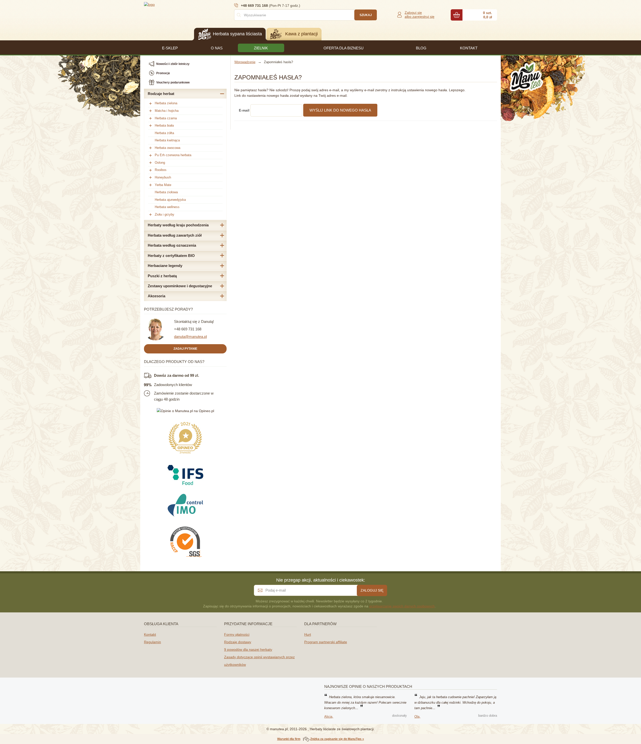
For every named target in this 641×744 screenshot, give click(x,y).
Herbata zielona (166, 103)
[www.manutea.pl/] (174, 4)
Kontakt (150, 634)
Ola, (417, 716)
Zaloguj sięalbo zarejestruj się (419, 15)
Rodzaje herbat (161, 93)
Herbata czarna (166, 118)
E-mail (244, 110)
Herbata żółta (164, 133)
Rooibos (161, 170)
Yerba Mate (163, 185)
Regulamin (152, 642)
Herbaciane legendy (165, 265)
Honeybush (163, 177)
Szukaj (366, 15)
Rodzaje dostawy (237, 642)
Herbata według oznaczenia (172, 245)
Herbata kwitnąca (167, 140)
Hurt (307, 634)
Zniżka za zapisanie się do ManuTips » (337, 739)
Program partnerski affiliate (325, 642)
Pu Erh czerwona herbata (173, 155)
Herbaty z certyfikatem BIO (171, 255)
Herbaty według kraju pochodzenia (178, 225)
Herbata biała (164, 125)
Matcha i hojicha (167, 111)
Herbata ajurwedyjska (170, 200)
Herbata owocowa (167, 148)
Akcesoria (156, 296)
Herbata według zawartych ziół (175, 235)
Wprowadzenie (244, 62)
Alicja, (328, 716)
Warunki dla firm (288, 739)
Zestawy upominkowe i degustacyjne (180, 286)
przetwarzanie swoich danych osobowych (402, 606)
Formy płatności (236, 634)
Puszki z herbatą (162, 276)
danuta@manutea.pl (190, 336)
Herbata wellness (167, 207)
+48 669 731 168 (187, 329)
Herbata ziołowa (166, 192)
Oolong (160, 162)
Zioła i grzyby (164, 214)
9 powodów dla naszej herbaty (248, 649)
